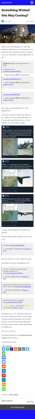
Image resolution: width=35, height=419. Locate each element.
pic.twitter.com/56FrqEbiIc (17, 245)
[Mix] (3, 386)
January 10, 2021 (8, 84)
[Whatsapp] (3, 390)
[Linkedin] (3, 372)
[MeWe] (3, 381)
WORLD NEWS (13, 394)
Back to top (30, 401)
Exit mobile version (17, 407)
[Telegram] (3, 350)
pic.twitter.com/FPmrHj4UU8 (12, 79)
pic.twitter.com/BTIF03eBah (11, 94)
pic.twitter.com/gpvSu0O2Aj (14, 273)
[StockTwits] (20, 350)
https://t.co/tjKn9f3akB (24, 287)
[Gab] (8, 350)
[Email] (3, 354)
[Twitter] (28, 350)
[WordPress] (24, 350)
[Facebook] (3, 359)
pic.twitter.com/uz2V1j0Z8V (14, 302)
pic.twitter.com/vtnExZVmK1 (12, 71)
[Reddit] (16, 350)
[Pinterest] (3, 377)
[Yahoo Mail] (12, 350)
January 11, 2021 (18, 308)
